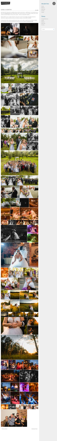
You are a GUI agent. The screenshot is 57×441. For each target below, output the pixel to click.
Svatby (42, 6)
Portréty (42, 10)
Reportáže (43, 9)
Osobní (42, 12)
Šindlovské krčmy (7, 13)
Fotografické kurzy (44, 18)
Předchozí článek (4, 428)
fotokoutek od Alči (30, 21)
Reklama (43, 7)
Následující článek (34, 428)
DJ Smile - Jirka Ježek (28, 16)
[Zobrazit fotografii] (29, 29)
